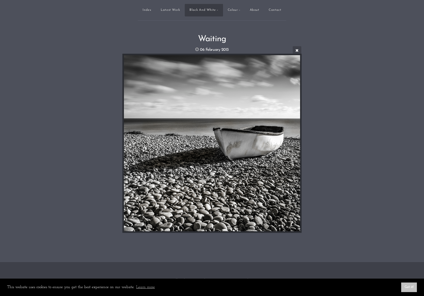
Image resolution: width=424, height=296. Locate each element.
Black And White (202, 10)
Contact (275, 10)
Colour (233, 10)
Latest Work (170, 10)
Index (147, 10)
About (254, 10)
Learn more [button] (145, 287)
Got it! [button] (409, 287)
